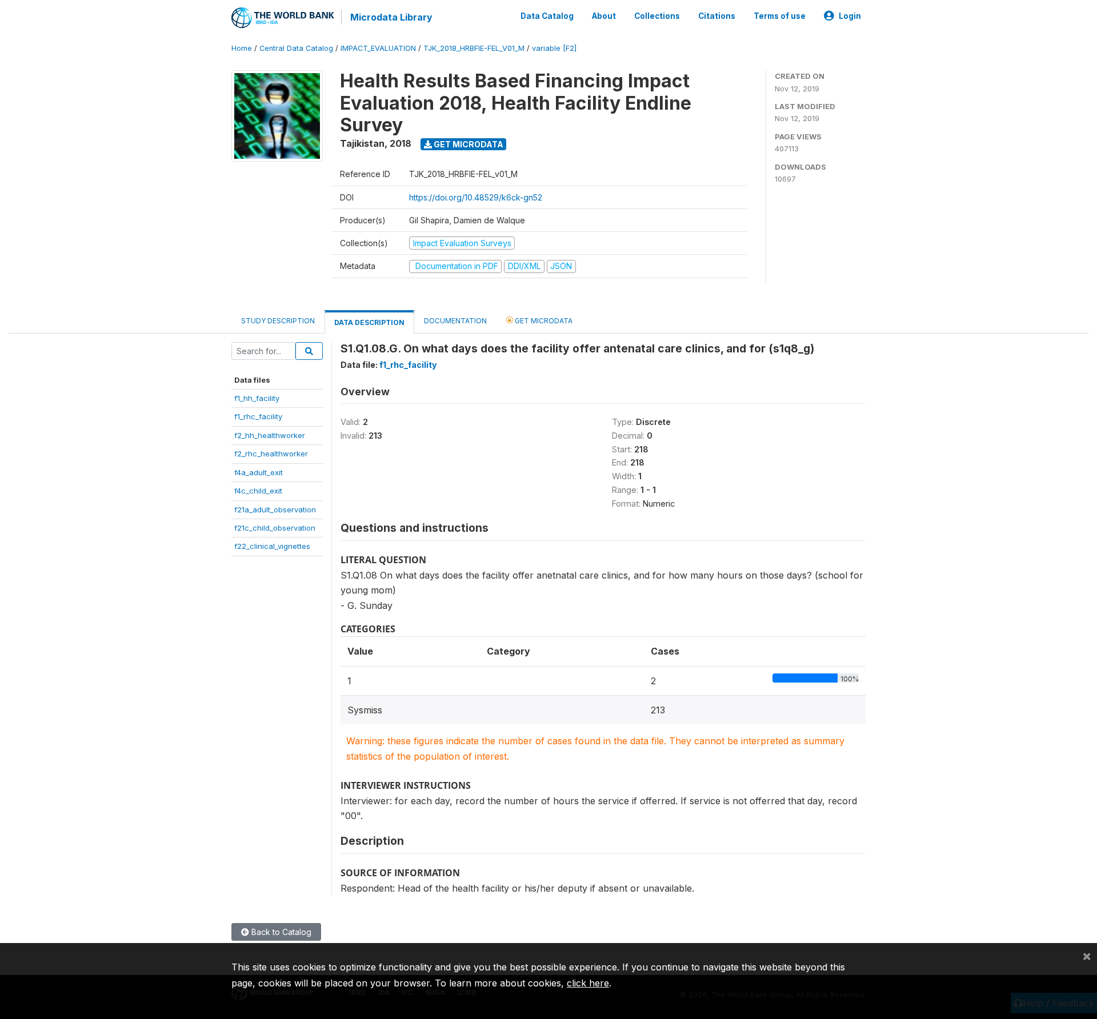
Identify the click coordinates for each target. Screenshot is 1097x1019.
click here (588, 983)
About (604, 16)
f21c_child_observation (274, 527)
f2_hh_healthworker (269, 435)
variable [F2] (554, 48)
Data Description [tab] (369, 322)
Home (241, 48)
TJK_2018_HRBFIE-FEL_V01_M (474, 48)
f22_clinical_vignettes (272, 546)
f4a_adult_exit (258, 472)
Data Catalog (547, 16)
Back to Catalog (280, 932)
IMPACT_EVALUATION (378, 48)
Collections (657, 16)
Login (850, 16)
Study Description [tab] (278, 320)
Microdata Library (391, 17)
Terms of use (780, 16)
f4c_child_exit (258, 490)
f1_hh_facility (256, 398)
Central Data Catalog (296, 48)
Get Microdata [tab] (542, 320)
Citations (716, 16)
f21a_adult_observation (275, 509)
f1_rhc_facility (258, 416)
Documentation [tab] (455, 320)
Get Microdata (467, 144)
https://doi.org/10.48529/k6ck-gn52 (475, 197)
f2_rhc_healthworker (271, 453)
